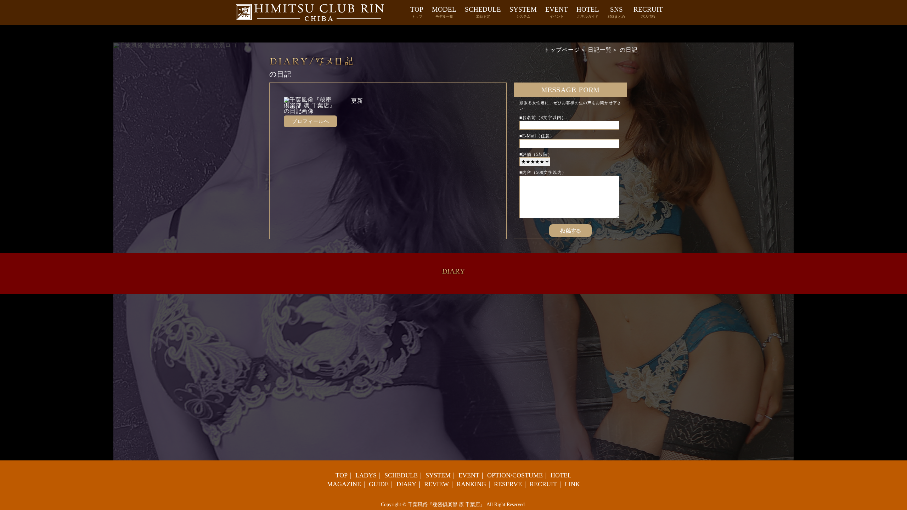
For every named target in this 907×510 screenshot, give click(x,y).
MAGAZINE (344, 484)
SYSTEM (523, 12)
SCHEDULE (483, 12)
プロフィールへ (310, 121)
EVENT (556, 12)
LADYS (366, 475)
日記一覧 (600, 50)
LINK (572, 484)
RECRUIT (648, 12)
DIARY (406, 484)
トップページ (562, 50)
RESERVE (508, 484)
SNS (616, 12)
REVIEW (436, 484)
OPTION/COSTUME (515, 475)
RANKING (471, 484)
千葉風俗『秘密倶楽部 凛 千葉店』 (446, 504)
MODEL (444, 12)
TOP (416, 12)
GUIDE (379, 484)
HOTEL (587, 12)
